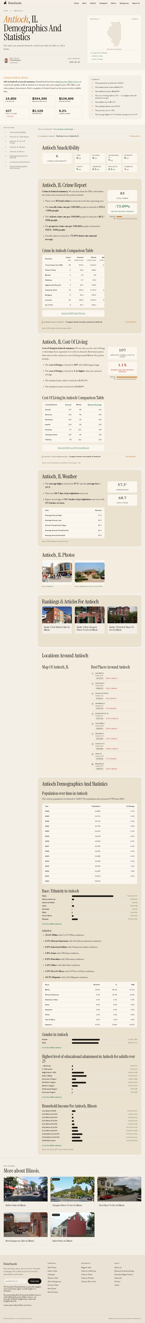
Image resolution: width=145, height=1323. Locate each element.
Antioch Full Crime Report (73, 313)
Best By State (53, 1292)
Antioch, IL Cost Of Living (64, 341)
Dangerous (124, 3)
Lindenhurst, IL (100, 703)
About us (117, 1268)
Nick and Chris (25, 1305)
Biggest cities (86, 1268)
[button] (89, 136)
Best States (52, 1289)
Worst (113, 3)
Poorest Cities (53, 1285)
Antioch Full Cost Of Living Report (73, 448)
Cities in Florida (87, 1278)
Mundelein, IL (99, 763)
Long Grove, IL (100, 743)
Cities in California (88, 1271)
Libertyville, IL (99, 733)
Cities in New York (88, 1282)
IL (11, 11)
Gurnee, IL (98, 753)
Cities (76, 3)
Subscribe (34, 1281)
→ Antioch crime (96, 56)
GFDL (100, 586)
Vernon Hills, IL (99, 723)
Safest (93, 3)
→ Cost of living (96, 59)
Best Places (52, 1268)
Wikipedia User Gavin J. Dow (88, 586)
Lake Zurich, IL (99, 683)
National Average (95, 405)
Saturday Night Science (69, 82)
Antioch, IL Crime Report (64, 185)
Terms (116, 1285)
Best (84, 3)
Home (6, 11)
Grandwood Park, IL (102, 693)
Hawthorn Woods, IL (101, 713)
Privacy (117, 1282)
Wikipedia (50, 586)
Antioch (68, 405)
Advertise (118, 1278)
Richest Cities (53, 1278)
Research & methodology (124, 1271)
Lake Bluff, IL (99, 673)
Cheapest (103, 3)
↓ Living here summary (98, 53)
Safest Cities (52, 1271)
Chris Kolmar (15, 60)
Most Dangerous (54, 1282)
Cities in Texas (86, 1275)
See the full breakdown (53, 924)
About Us (136, 3)
